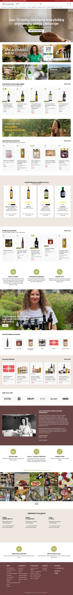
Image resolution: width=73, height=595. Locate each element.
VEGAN (57, 7)
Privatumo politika (23, 575)
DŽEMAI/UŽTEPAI (34, 7)
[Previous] (67, 42)
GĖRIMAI (43, 7)
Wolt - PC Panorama (35, 576)
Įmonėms (44, 570)
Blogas (20, 571)
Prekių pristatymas (23, 573)
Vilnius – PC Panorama (36, 571)
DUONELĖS (29, 7)
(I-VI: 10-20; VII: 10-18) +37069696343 (62, 0)
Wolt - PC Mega (34, 578)
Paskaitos (44, 568)
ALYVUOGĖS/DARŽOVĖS (23, 7)
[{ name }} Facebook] (57, 573)
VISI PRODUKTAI (4, 7)
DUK (19, 581)
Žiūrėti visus (67, 84)
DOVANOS (16, 7)
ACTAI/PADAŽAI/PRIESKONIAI (50, 7)
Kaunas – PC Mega (35, 573)
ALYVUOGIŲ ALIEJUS (10, 7)
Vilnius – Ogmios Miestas (34, 569)
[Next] (69, 42)
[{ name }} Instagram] (55, 573)
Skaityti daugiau (43, 440)
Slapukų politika (22, 577)
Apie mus (21, 568)
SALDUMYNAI (39, 7)
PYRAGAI (60, 7)
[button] (1, 200)
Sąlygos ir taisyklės (23, 579)
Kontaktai (21, 570)
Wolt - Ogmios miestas (36, 575)
